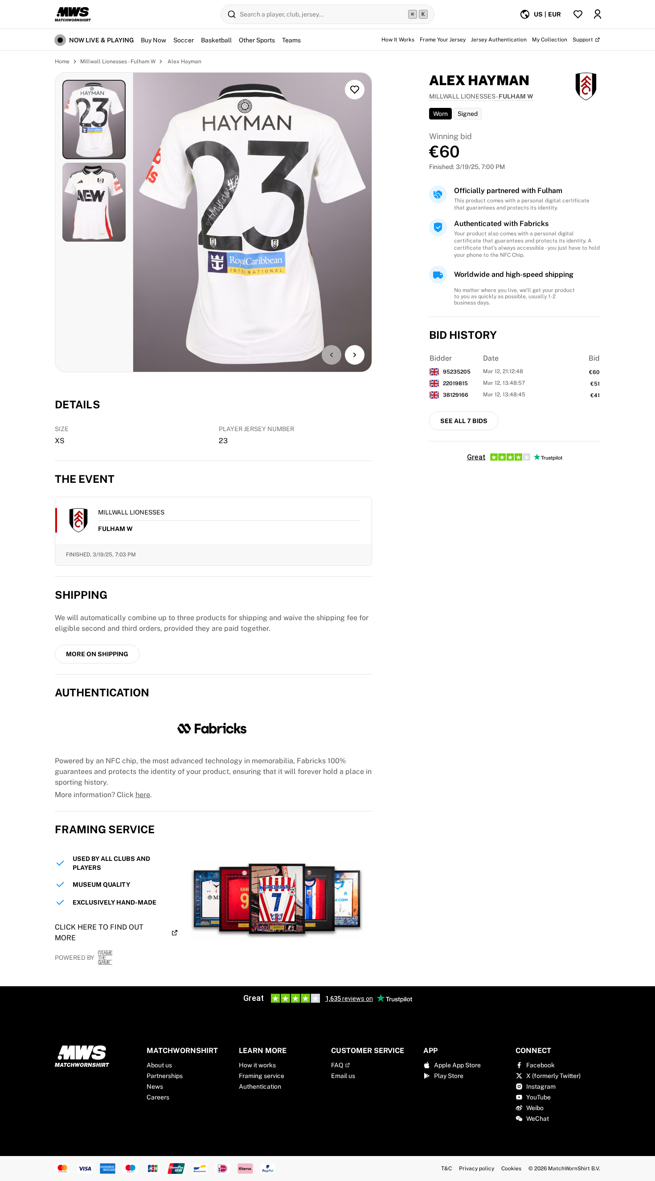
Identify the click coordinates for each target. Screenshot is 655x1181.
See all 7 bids (463, 420)
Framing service (261, 1075)
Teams (291, 40)
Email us (343, 1075)
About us (159, 1065)
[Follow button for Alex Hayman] (354, 89)
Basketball (216, 40)
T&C (446, 1168)
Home (62, 61)
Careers (158, 1097)
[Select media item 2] (94, 202)
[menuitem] (540, 14)
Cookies (511, 1168)
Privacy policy (476, 1168)
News (155, 1086)
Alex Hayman (183, 61)
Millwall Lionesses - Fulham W (118, 61)
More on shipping (97, 654)
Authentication (260, 1086)
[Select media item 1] (94, 119)
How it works (257, 1065)
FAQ (337, 1065)
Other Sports (257, 40)
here (142, 794)
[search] (327, 14)
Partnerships (165, 1075)
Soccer (183, 40)
